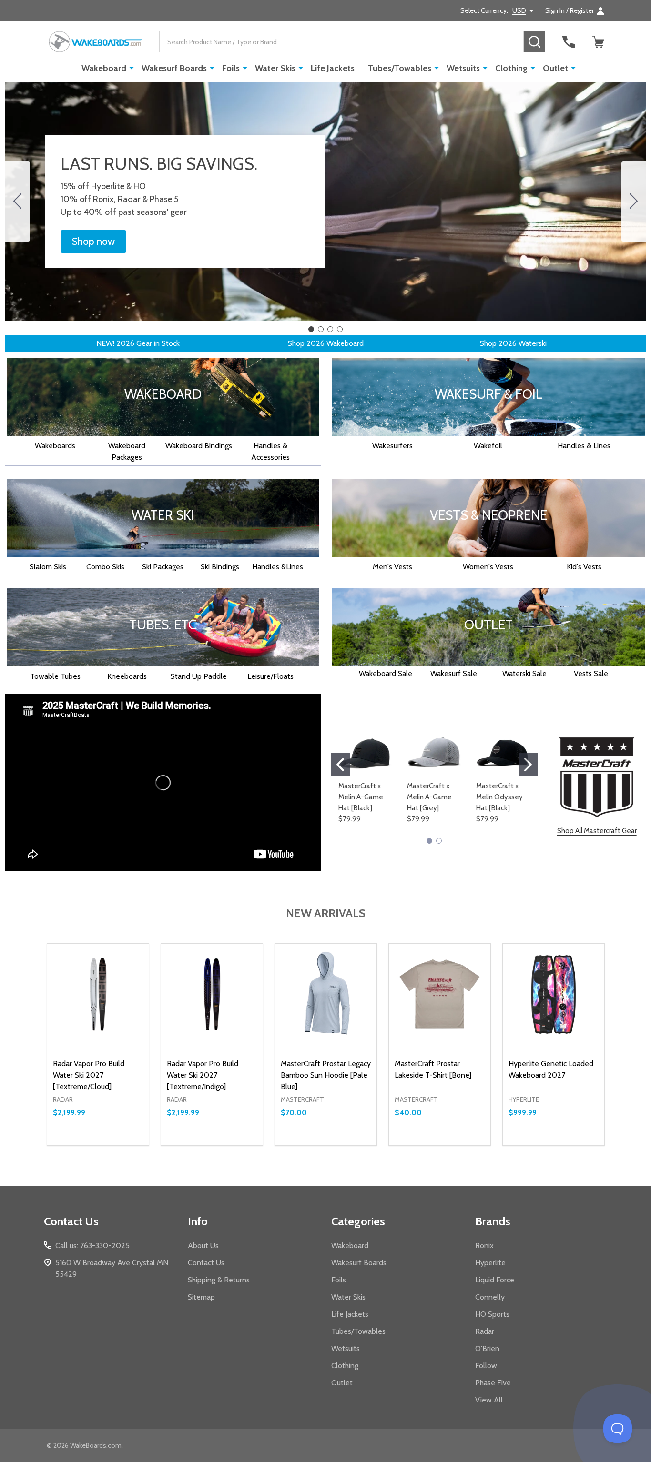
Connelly (490, 1296)
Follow (486, 1365)
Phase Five (493, 1382)
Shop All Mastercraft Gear (597, 831)
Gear (144, 343)
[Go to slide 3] (330, 329)
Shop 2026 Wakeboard (326, 343)
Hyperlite (490, 1262)
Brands (492, 1221)
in (157, 343)
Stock (170, 343)
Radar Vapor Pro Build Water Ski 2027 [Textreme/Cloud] (88, 1075)
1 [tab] (325, 864)
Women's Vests (488, 566)
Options (115, 1145)
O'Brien (487, 1348)
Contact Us (206, 1262)
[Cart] (598, 42)
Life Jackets (333, 68)
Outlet (555, 68)
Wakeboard (103, 68)
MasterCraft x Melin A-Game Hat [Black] (360, 797)
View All (489, 1399)
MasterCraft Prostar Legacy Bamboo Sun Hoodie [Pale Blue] (326, 1075)
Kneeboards (127, 676)
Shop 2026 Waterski (513, 343)
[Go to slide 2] (633, 201)
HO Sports (492, 1314)
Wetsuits (463, 68)
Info (198, 1221)
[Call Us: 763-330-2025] (568, 42)
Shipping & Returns (219, 1279)
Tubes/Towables (399, 68)
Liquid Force (494, 1279)
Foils (231, 68)
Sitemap (201, 1296)
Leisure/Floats (270, 676)
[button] (93, 241)
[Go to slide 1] (311, 329)
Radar (484, 1331)
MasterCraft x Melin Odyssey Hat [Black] (499, 797)
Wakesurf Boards (174, 68)
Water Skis (275, 68)
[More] (131, 67)
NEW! (106, 343)
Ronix (484, 1245)
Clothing (511, 68)
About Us (203, 1245)
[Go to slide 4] (17, 201)
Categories (358, 1221)
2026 (125, 343)
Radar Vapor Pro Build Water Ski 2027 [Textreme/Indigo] (202, 1075)
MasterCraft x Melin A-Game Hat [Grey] (429, 797)
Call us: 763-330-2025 (92, 1245)
